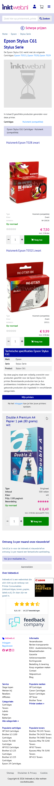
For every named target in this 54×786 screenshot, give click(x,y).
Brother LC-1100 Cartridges (9, 736)
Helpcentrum (35, 674)
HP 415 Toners (35, 757)
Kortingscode (35, 661)
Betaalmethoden (36, 651)
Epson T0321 (20, 55)
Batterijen (6, 717)
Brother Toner (35, 700)
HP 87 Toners (35, 747)
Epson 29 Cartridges (11, 763)
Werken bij (7, 690)
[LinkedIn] (10, 650)
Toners (5, 708)
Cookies (44, 773)
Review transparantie (38, 644)
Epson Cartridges (37, 693)
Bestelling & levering (39, 664)
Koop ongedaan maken (39, 667)
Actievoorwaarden (37, 657)
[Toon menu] (49, 6)
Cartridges (7, 704)
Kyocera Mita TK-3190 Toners (39, 752)
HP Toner (33, 697)
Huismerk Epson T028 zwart (23, 142)
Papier (5, 714)
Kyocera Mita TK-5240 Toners (39, 742)
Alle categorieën (10, 721)
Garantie (33, 654)
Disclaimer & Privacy (27, 773)
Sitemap (10, 773)
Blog (31, 677)
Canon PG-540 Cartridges (9, 742)
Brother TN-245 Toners (39, 731)
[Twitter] (7, 650)
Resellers (6, 693)
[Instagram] (13, 650)
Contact (32, 670)
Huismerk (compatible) (32, 121)
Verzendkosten (36, 641)
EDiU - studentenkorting (40, 648)
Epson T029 (45, 55)
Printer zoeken (36, 703)
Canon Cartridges (37, 690)
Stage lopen (7, 687)
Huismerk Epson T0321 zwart (23, 250)
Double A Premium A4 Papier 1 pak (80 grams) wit (22, 421)
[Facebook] (3, 650)
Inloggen (6, 642)
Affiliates (6, 697)
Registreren (7, 645)
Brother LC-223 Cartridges (9, 759)
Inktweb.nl (10, 638)
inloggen (19, 403)
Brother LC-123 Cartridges (9, 752)
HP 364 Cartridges (10, 731)
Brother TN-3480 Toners (40, 737)
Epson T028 (33, 55)
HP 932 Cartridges (10, 747)
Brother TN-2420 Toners (40, 734)
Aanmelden (27, 566)
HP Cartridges (35, 687)
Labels (5, 711)
